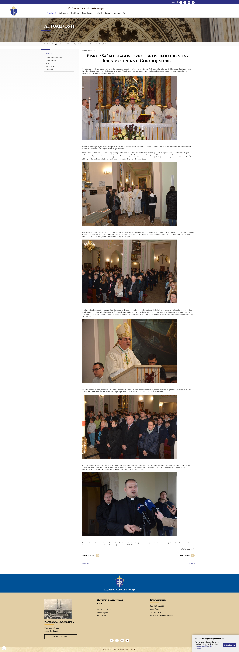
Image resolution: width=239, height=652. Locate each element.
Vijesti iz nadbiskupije (54, 57)
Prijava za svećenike (61, 636)
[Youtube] (193, 2)
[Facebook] (180, 2)
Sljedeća (192, 563)
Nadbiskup (75, 13)
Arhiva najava (50, 66)
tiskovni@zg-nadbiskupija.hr (161, 615)
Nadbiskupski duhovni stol (92, 13)
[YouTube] (127, 640)
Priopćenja (49, 69)
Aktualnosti (51, 13)
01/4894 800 (105, 616)
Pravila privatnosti (51, 628)
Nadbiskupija (63, 13)
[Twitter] (184, 2)
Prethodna (85, 563)
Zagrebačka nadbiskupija (86, 8)
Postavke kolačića (201, 646)
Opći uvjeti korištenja (52, 631)
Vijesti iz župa (51, 60)
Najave (48, 63)
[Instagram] (189, 2)
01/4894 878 (157, 612)
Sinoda (107, 13)
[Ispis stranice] (97, 555)
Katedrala (116, 13)
